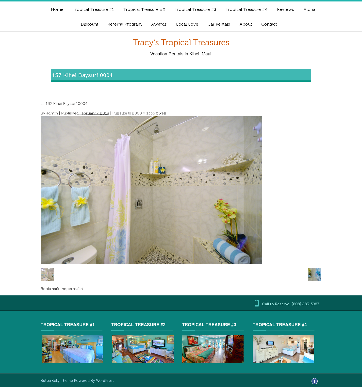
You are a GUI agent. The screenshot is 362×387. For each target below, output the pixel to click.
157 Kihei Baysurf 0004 (64, 103)
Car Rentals (219, 24)
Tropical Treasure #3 (195, 9)
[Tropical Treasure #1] (72, 349)
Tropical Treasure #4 (247, 9)
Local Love (187, 24)
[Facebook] (315, 381)
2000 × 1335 (143, 113)
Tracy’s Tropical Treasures (180, 42)
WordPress (105, 380)
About (245, 24)
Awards (159, 24)
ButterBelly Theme (57, 380)
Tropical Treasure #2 (144, 9)
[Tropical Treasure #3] (213, 348)
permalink (75, 288)
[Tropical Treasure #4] (283, 348)
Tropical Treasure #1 (93, 9)
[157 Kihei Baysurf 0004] (151, 189)
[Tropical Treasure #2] (143, 349)
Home (57, 9)
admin (52, 113)
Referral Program (125, 24)
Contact (269, 24)
